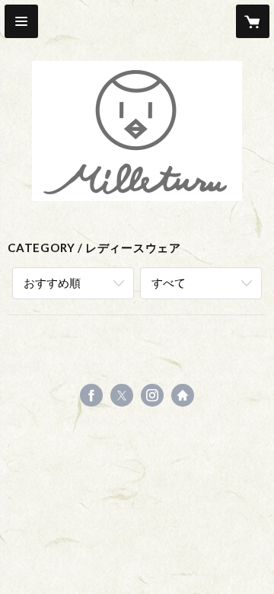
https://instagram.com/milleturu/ (152, 395)
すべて (168, 282)
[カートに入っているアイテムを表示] (252, 21)
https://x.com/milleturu (121, 395)
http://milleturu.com (182, 395)
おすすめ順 (52, 282)
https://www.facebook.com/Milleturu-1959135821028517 (91, 395)
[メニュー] (21, 21)
